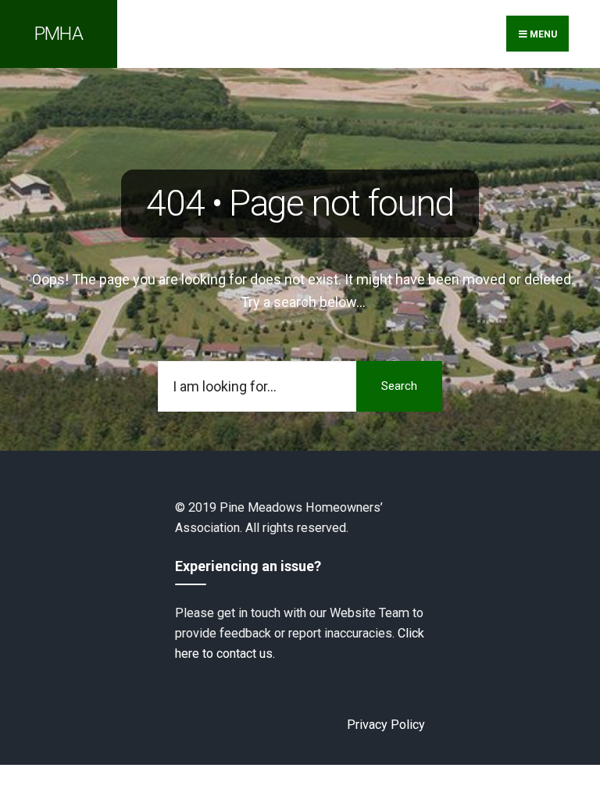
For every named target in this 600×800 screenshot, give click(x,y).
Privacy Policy (386, 724)
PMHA (58, 34)
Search (399, 386)
